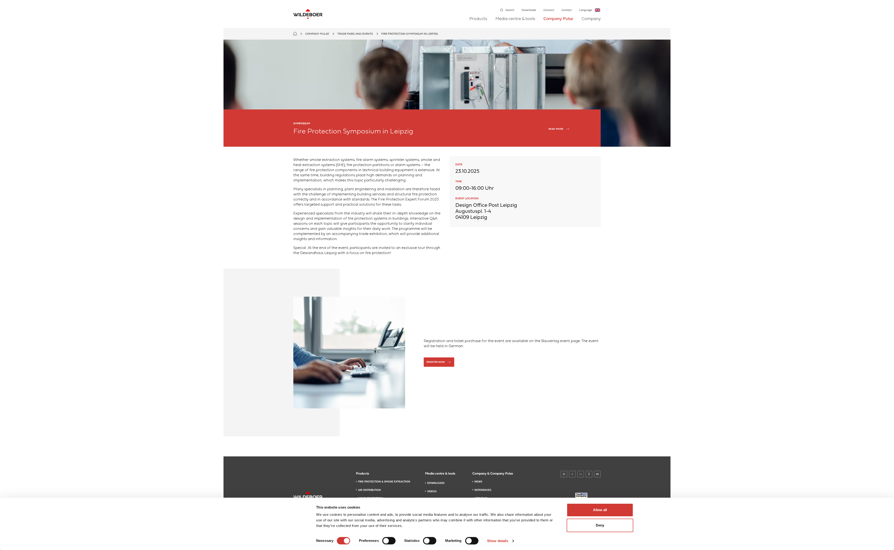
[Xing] (572, 474)
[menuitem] (478, 22)
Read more (556, 129)
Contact (567, 10)
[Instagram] (580, 474)
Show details (497, 541)
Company (591, 19)
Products (478, 19)
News (478, 482)
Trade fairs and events (355, 34)
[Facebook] (589, 474)
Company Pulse (558, 19)
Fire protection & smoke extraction (384, 482)
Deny (600, 525)
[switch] (389, 540)
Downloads (529, 10)
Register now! (436, 362)
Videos (432, 491)
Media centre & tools (515, 19)
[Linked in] (564, 474)
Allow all (600, 510)
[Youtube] (597, 474)
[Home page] (307, 14)
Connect (548, 10)
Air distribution (369, 490)
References (482, 490)
